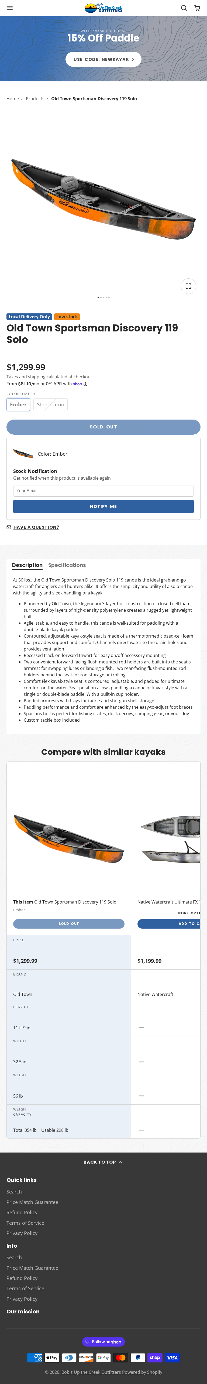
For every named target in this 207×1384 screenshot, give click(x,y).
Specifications (67, 566)
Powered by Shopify (142, 1372)
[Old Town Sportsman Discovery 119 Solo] (69, 857)
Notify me (103, 506)
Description (27, 566)
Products (35, 99)
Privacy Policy (21, 1233)
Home (12, 99)
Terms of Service (25, 1223)
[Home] (103, 8)
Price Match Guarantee (32, 1202)
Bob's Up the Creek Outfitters (91, 1372)
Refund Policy (21, 1212)
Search (14, 1191)
